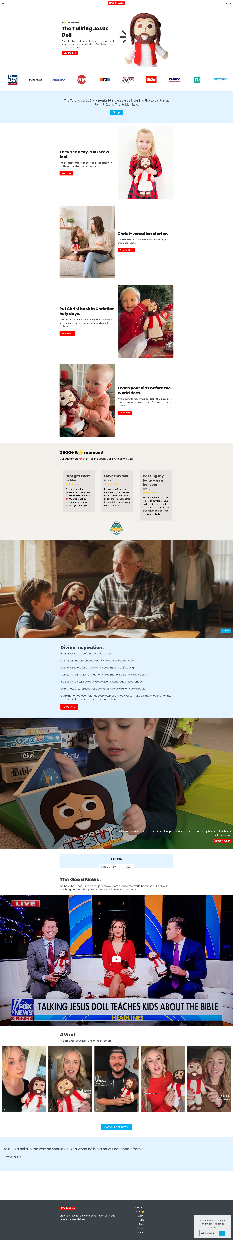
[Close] (228, 1218)
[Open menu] (2, 4)
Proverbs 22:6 (13, 1157)
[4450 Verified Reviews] (116, 534)
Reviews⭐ (139, 1211)
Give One (69, 706)
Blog (142, 1220)
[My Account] (226, 3)
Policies (140, 1228)
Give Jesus (67, 333)
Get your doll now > (116, 1127)
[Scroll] (116, 846)
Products (139, 1207)
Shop (116, 112)
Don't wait (125, 412)
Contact (140, 1232)
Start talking (126, 250)
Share (226, 630)
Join (129, 867)
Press (141, 1224)
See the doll (70, 52)
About (141, 1215)
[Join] (222, 1233)
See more (66, 173)
